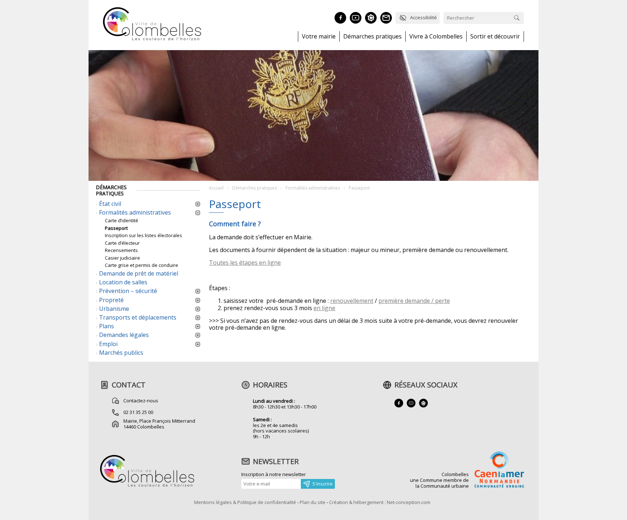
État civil (110, 204)
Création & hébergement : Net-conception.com (379, 502)
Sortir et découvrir (495, 36)
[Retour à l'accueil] (147, 486)
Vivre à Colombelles (436, 36)
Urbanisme (114, 309)
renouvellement (351, 301)
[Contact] (386, 18)
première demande (404, 301)
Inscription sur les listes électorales (143, 235)
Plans (106, 326)
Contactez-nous (140, 400)
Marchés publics (121, 353)
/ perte (440, 301)
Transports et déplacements (137, 317)
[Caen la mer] (499, 470)
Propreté (111, 300)
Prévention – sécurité (128, 291)
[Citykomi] (371, 18)
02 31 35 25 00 (138, 412)
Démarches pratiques (372, 36)
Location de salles (123, 282)
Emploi (108, 344)
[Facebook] (340, 18)
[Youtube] (355, 18)
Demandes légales (124, 335)
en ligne (324, 308)
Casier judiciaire (122, 258)
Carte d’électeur (122, 243)
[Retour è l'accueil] (152, 39)
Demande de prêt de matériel (138, 273)
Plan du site (312, 502)
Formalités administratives (135, 212)
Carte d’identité (121, 220)
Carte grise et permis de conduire (141, 265)
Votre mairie (319, 36)
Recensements (121, 250)
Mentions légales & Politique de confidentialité (245, 502)
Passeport (116, 228)
